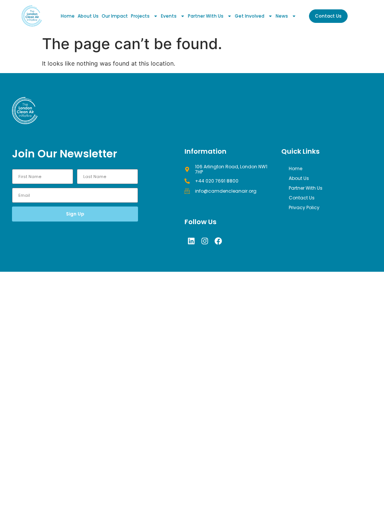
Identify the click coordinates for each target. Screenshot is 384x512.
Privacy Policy (304, 207)
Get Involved (249, 16)
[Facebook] (218, 241)
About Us (88, 16)
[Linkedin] (191, 241)
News (282, 16)
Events (169, 16)
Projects (140, 16)
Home (68, 16)
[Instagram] (205, 241)
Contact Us (302, 198)
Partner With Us (206, 16)
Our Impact (115, 16)
